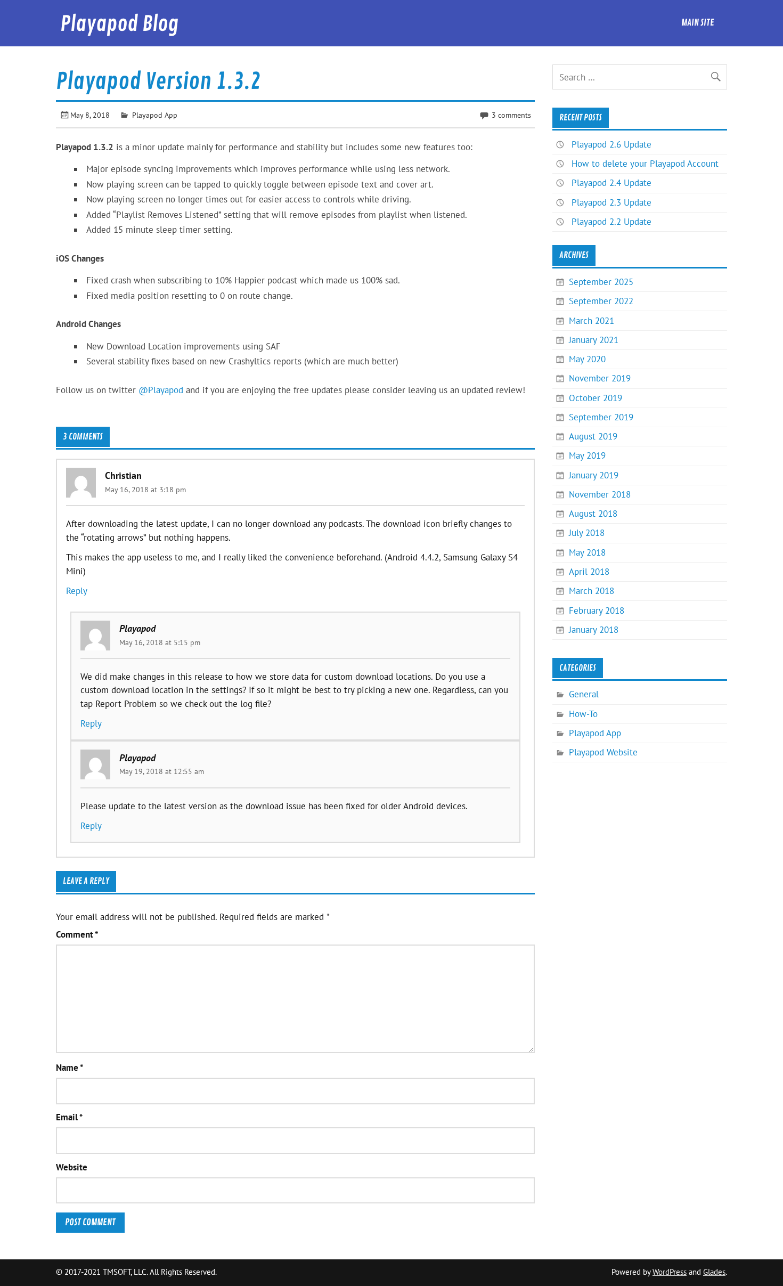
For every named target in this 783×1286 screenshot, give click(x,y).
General (584, 694)
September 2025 (601, 282)
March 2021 (591, 321)
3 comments (511, 115)
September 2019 (601, 417)
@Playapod (160, 390)
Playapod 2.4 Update (611, 183)
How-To (583, 714)
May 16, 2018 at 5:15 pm (159, 642)
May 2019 (587, 455)
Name (69, 1067)
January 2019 (593, 475)
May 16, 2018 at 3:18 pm (145, 489)
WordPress (669, 1272)
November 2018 (600, 494)
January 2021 (593, 340)
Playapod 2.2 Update (611, 221)
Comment (77, 934)
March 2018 (591, 591)
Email (69, 1117)
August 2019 (593, 436)
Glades (714, 1272)
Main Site (697, 22)
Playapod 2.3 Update (611, 202)
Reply (76, 591)
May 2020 (587, 359)
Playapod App (154, 115)
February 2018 (596, 610)
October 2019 (595, 398)
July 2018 (587, 533)
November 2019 (600, 378)
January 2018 (593, 630)
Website (71, 1167)
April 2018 (589, 571)
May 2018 (587, 552)
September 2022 (601, 301)
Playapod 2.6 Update (611, 144)
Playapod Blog (119, 24)
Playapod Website (603, 752)
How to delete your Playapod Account (645, 163)
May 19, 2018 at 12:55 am (161, 771)
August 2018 (593, 513)
